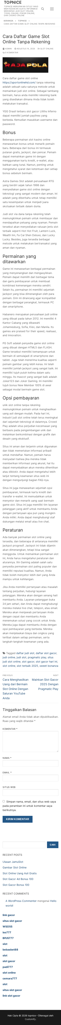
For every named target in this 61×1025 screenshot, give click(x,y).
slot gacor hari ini (46, 661)
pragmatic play (37, 657)
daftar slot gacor (46, 653)
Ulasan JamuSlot (13, 861)
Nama (7, 758)
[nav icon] (52, 9)
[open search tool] (42, 8)
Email (7, 772)
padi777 (8, 967)
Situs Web (9, 787)
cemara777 (10, 978)
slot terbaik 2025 (27, 665)
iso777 (7, 932)
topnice (13, 2)
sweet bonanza (49, 665)
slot (5, 943)
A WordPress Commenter (21, 900)
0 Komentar (11, 52)
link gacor (9, 915)
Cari (52, 844)
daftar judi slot (25, 653)
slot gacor (28, 661)
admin (8, 49)
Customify (30, 1019)
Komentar (10, 729)
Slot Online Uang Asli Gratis (20, 873)
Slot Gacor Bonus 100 (16, 884)
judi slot (21, 657)
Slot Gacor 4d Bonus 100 (18, 879)
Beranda (8, 21)
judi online (9, 657)
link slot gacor (11, 995)
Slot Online (46, 49)
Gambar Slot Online (15, 867)
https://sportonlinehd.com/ (19, 82)
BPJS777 (8, 938)
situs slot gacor (12, 920)
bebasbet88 (10, 949)
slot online (9, 665)
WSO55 (7, 926)
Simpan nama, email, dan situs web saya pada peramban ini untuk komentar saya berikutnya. (29, 806)
